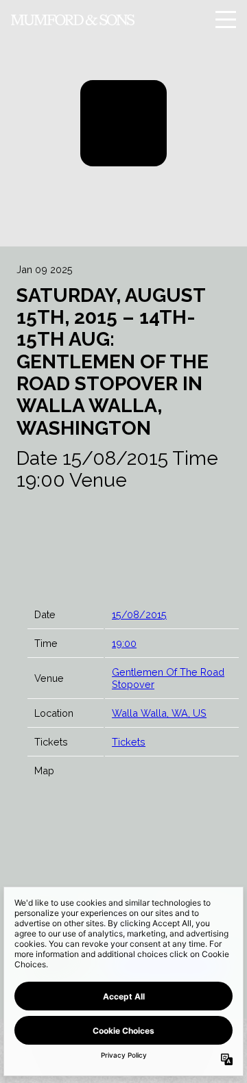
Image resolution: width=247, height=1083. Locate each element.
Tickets (128, 742)
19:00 (124, 643)
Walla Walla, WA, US (159, 713)
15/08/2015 (139, 614)
